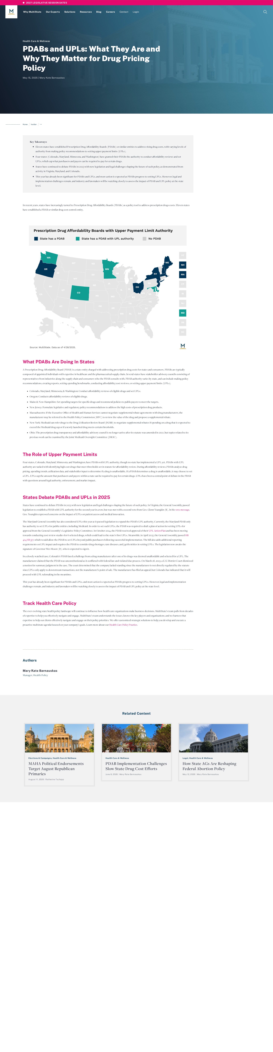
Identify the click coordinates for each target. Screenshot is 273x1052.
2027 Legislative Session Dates (46, 2)
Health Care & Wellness (36, 41)
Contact (124, 11)
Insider (34, 124)
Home (25, 124)
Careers (110, 11)
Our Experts (53, 11)
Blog (99, 11)
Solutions (69, 11)
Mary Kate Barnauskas (52, 77)
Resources (86, 11)
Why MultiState (32, 11)
